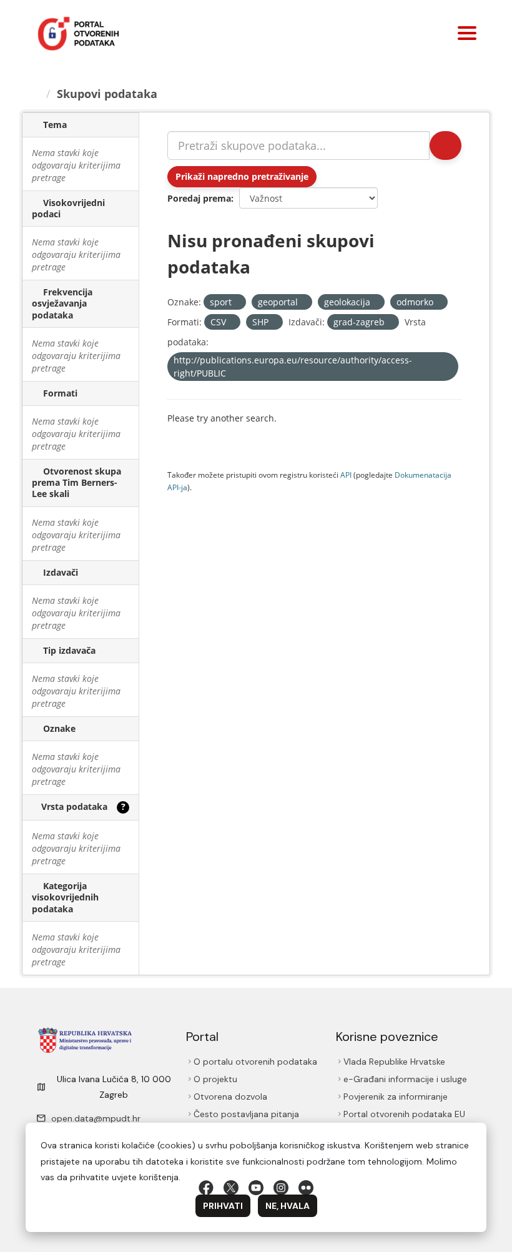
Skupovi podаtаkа (107, 93)
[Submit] (445, 145)
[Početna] (35, 93)
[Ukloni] (237, 302)
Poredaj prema (199, 198)
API (346, 475)
